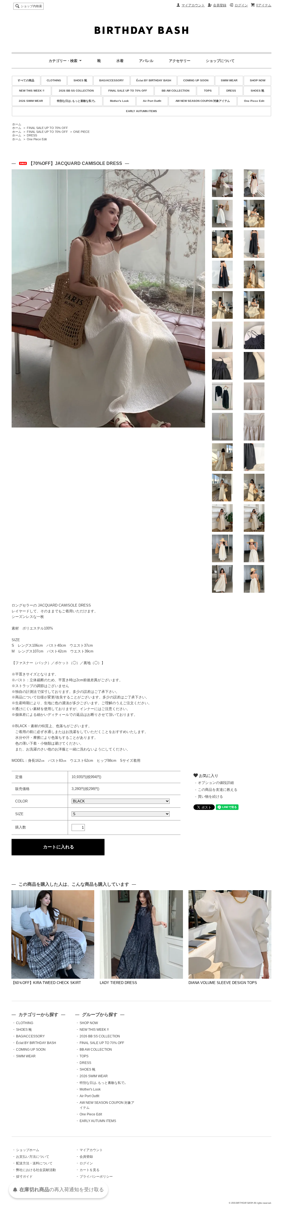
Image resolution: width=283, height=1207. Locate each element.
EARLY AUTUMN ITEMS (141, 111)
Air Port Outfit (152, 100)
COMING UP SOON (195, 80)
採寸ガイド (24, 1176)
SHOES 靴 (80, 80)
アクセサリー (179, 61)
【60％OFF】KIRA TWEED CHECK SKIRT (46, 983)
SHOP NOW (257, 80)
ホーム (16, 124)
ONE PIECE (81, 131)
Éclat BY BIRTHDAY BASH (153, 80)
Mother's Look (119, 100)
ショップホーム (27, 1150)
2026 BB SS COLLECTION (76, 90)
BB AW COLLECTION (175, 90)
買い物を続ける (210, 796)
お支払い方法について (32, 1157)
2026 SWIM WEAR (31, 100)
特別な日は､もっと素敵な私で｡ (76, 100)
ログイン (241, 5)
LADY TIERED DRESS (118, 983)
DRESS (231, 90)
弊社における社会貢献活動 (36, 1170)
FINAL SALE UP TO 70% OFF (127, 90)
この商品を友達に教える (217, 790)
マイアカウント (193, 5)
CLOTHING (54, 80)
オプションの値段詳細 (216, 783)
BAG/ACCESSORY (111, 80)
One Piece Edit (254, 100)
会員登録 (219, 5)
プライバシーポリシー (96, 1176)
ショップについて (220, 61)
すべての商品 (26, 80)
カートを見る (89, 1170)
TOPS (208, 90)
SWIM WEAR (229, 80)
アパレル (146, 61)
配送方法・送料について (34, 1163)
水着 (120, 61)
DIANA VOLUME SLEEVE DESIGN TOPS (222, 983)
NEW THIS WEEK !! (31, 90)
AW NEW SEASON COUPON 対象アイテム (202, 100)
